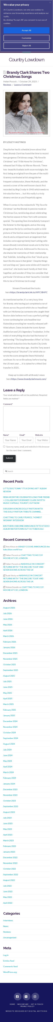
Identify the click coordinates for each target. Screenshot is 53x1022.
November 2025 (10, 659)
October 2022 (9, 868)
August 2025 (9, 676)
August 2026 (9, 607)
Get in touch (37, 1004)
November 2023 (10, 795)
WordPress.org (10, 972)
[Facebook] (17, 996)
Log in (5, 955)
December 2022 (10, 857)
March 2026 (8, 636)
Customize (26, 38)
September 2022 (10, 874)
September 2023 (10, 806)
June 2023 (7, 823)
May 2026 (7, 624)
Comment (8, 404)
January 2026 (9, 647)
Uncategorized (9, 937)
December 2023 (10, 789)
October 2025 (9, 664)
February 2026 (9, 642)
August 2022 (9, 880)
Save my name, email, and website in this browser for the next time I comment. (27, 448)
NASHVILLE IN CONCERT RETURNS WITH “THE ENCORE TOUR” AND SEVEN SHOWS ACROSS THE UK (23, 567)
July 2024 (7, 749)
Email (22, 435)
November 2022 (10, 863)
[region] (26, 26)
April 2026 (7, 630)
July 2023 (7, 817)
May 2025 (7, 693)
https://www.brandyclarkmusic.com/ (28, 379)
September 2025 (10, 670)
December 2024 (10, 721)
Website (39, 435)
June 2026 (7, 619)
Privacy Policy (27, 1006)
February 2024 (9, 778)
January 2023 (9, 852)
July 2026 (7, 613)
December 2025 (10, 653)
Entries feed (8, 961)
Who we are (23, 1004)
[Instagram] (35, 996)
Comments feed (10, 966)
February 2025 (9, 710)
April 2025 (7, 698)
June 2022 (7, 891)
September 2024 (10, 738)
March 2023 (8, 840)
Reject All (26, 45)
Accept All (26, 30)
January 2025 (9, 715)
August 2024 (9, 744)
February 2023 (9, 846)
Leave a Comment (22, 84)
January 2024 (9, 783)
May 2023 (7, 829)
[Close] (50, 2)
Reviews (7, 84)
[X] (26, 996)
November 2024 (10, 727)
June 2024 (7, 755)
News (5, 926)
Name (6, 435)
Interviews (8, 920)
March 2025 (8, 704)
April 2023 (7, 834)
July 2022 (7, 886)
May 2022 (7, 897)
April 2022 (7, 903)
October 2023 (9, 800)
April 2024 (7, 766)
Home (12, 1004)
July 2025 (7, 681)
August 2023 (9, 812)
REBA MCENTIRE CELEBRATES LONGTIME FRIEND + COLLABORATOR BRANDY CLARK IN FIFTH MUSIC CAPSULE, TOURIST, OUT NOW (26, 500)
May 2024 (7, 761)
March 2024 (8, 772)
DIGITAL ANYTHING (37, 1011)
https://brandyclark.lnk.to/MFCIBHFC (29, 292)
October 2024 (9, 732)
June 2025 (7, 687)
